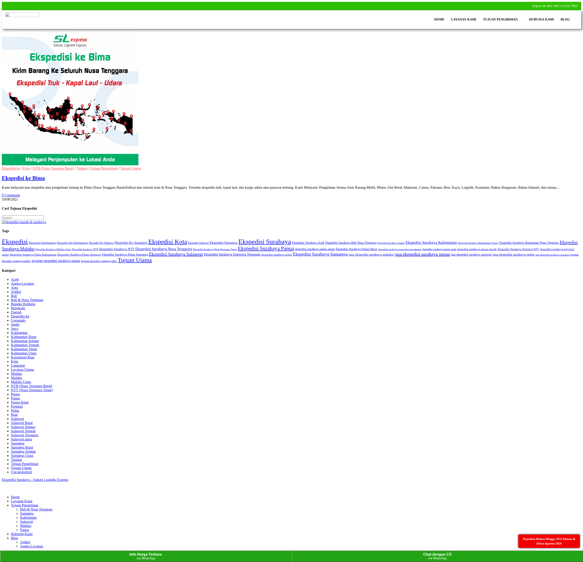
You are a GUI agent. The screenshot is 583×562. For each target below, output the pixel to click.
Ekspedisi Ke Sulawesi (101, 242)
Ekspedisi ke (11, 168)
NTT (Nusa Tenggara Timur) (32, 390)
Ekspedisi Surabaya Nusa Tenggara (163, 249)
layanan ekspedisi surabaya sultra (99, 261)
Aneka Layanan (22, 283)
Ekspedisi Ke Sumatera (131, 242)
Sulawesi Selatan (23, 427)
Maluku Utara (21, 382)
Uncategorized (21, 472)
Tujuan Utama (130, 168)
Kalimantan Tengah (25, 345)
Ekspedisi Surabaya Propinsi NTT (518, 249)
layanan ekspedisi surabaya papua (56, 261)
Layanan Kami (463, 19)
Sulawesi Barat (22, 423)
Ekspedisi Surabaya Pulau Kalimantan (33, 254)
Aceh (15, 279)
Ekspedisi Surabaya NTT (116, 249)
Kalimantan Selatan (25, 341)
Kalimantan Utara (23, 353)
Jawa (14, 329)
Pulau (15, 410)
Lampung (18, 365)
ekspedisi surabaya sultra (276, 254)
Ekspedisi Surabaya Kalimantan (431, 242)
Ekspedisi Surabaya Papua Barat (356, 249)
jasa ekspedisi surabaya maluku (371, 254)
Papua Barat (19, 402)
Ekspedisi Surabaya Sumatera (320, 254)
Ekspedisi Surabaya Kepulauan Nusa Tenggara (529, 242)
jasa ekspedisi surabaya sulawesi (471, 254)
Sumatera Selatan (23, 451)
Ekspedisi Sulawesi (198, 242)
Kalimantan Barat (23, 337)
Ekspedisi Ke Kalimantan (72, 242)
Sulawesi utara (21, 439)
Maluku (16, 374)
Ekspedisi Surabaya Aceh (308, 242)
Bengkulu (18, 308)
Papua (15, 394)
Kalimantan (19, 333)
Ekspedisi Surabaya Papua (266, 248)
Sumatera (17, 443)
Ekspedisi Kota (167, 241)
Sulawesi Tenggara (24, 435)
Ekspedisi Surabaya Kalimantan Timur (478, 243)
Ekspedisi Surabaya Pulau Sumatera (125, 254)
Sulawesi (17, 419)
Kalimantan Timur (24, 349)
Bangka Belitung (23, 304)
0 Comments (11, 195)
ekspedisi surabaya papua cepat (439, 249)
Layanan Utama (22, 369)
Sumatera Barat (22, 447)
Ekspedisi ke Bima (23, 178)
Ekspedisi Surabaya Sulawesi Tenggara (232, 254)
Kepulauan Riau (22, 357)
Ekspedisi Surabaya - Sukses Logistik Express (35, 480)
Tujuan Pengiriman (500, 19)
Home (439, 19)
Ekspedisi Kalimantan (42, 242)
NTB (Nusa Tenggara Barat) (53, 168)
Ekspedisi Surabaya (264, 241)
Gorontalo (18, 320)
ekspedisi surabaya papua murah (477, 249)
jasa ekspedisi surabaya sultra (513, 254)
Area (14, 288)
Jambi (15, 324)
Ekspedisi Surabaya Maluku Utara (53, 249)
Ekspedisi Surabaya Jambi (391, 243)
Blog (565, 19)
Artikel (16, 292)
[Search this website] (23, 217)
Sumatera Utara (22, 456)
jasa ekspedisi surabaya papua (422, 254)
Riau (14, 415)
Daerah (16, 312)
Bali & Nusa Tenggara (27, 300)
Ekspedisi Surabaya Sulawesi (176, 254)
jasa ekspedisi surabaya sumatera (552, 254)
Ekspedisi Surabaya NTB (85, 249)
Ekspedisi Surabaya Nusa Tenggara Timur (215, 249)
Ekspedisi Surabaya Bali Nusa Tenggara (350, 242)
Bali (14, 296)
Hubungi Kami (541, 19)
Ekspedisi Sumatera (224, 242)
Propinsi (17, 406)
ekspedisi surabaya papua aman (315, 249)
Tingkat (82, 168)
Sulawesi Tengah (23, 431)
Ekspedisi (15, 241)
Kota (26, 168)
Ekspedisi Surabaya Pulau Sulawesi (79, 254)
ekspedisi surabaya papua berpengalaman (400, 249)
